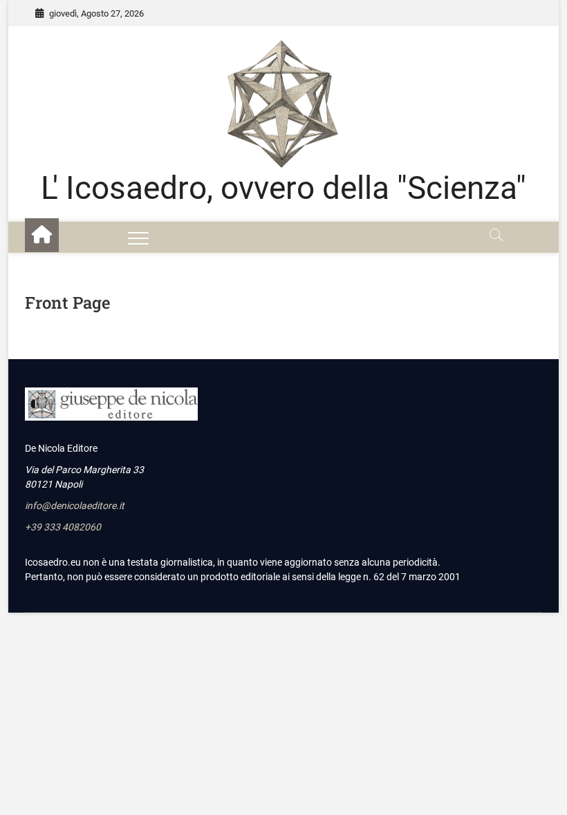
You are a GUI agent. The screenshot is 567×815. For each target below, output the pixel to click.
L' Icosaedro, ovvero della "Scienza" (283, 188)
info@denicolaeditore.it (74, 505)
